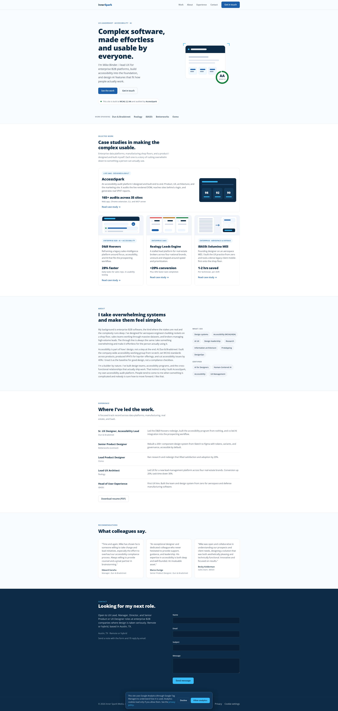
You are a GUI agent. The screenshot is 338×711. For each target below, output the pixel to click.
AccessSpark (113, 179)
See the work (107, 90)
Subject (176, 642)
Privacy (218, 703)
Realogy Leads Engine (165, 246)
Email (175, 628)
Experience (201, 4)
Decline (183, 700)
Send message (183, 681)
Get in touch (230, 4)
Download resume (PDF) (113, 498)
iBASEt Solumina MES (213, 246)
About (190, 4)
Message (176, 655)
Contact (214, 4)
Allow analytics (200, 700)
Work (181, 4)
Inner (105, 4)
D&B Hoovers (111, 246)
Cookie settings (232, 703)
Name (175, 615)
